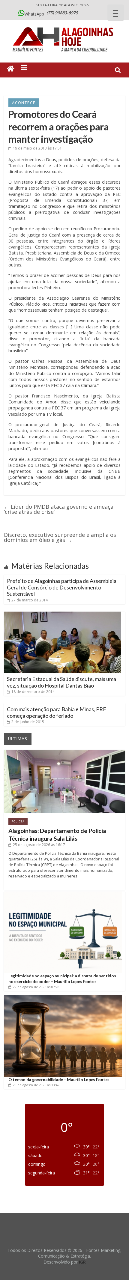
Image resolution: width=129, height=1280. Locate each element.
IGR (82, 1262)
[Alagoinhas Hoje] (64, 25)
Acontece (23, 102)
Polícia (18, 821)
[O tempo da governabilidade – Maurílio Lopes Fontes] (63, 997)
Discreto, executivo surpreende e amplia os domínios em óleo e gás (60, 537)
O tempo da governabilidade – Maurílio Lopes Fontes (59, 1079)
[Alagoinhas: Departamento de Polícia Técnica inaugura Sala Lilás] (64, 752)
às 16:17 (39, 844)
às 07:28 (36, 987)
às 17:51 (37, 148)
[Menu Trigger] (115, 12)
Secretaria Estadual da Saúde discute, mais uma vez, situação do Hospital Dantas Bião (61, 682)
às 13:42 (36, 1085)
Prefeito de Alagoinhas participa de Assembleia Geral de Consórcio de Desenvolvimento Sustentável (61, 587)
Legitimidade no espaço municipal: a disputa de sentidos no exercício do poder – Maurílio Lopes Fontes (62, 978)
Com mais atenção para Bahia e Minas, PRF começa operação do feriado (56, 712)
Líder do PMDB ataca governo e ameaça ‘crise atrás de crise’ (58, 509)
